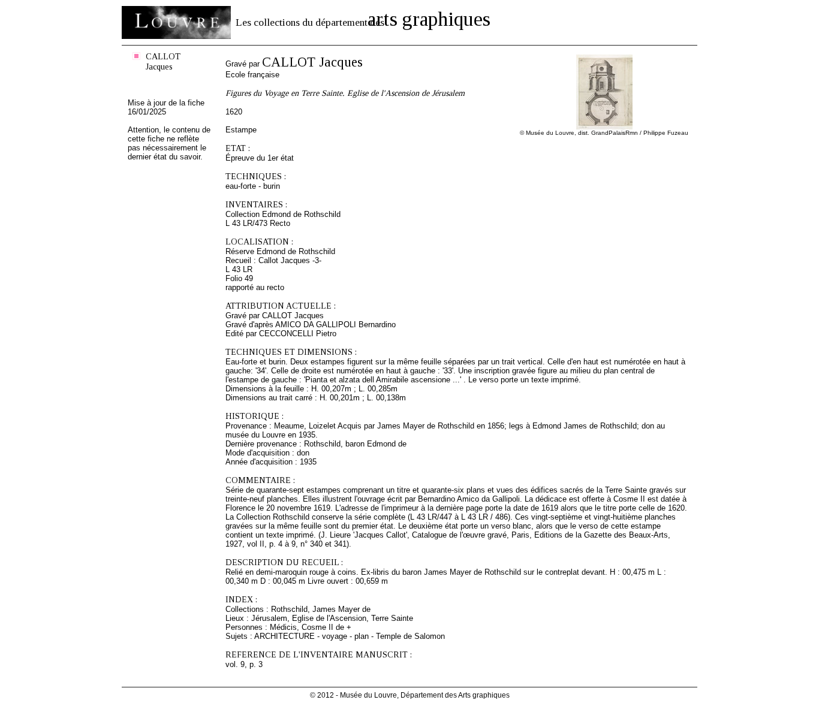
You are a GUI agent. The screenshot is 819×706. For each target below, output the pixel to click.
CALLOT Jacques (163, 61)
